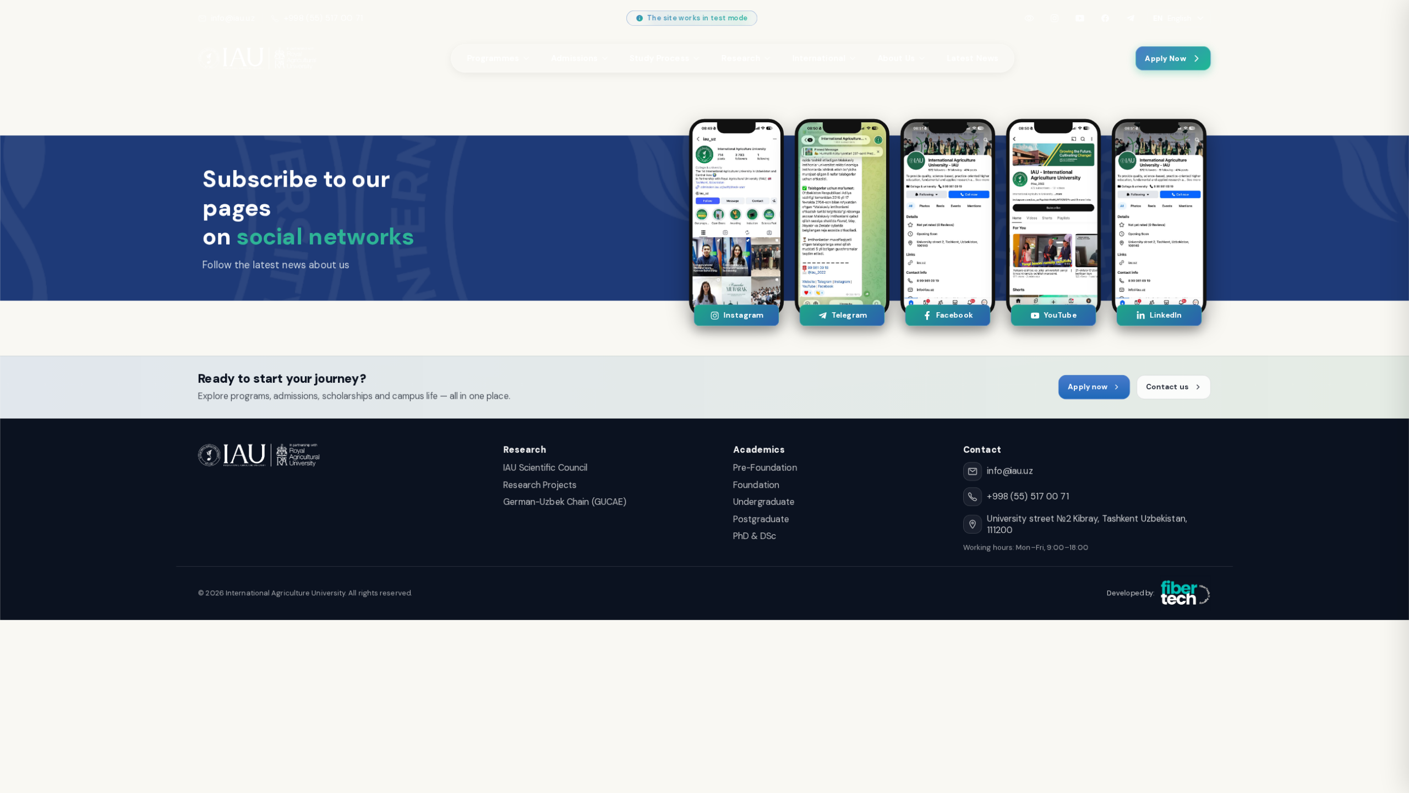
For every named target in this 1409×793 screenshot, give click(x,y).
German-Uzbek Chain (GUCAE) (565, 502)
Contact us (1167, 387)
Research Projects (540, 485)
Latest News (972, 58)
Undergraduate (764, 502)
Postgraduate (761, 519)
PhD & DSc (754, 536)
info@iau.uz (233, 18)
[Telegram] (1130, 18)
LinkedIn (1166, 315)
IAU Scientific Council (546, 468)
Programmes (493, 58)
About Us (896, 58)
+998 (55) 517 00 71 (323, 18)
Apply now (1087, 387)
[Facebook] (1105, 18)
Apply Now (1165, 58)
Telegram (848, 315)
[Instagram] (1054, 18)
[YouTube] (1080, 18)
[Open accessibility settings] (1029, 18)
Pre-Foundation (765, 468)
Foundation (756, 485)
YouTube (1060, 315)
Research (740, 58)
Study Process (659, 58)
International (818, 58)
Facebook (954, 315)
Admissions (574, 58)
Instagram (742, 315)
